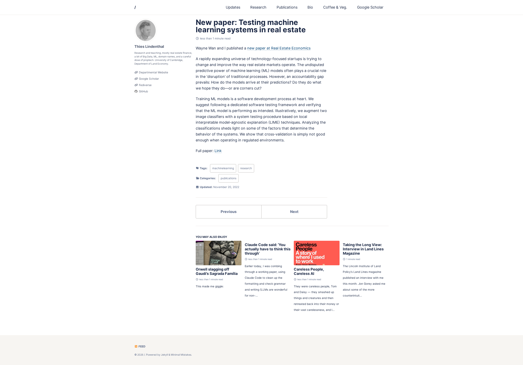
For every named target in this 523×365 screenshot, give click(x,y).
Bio (310, 7)
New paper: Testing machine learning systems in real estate (251, 26)
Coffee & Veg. (335, 7)
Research (258, 7)
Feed (141, 346)
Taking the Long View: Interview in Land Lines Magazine (363, 249)
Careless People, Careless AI (309, 271)
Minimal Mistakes (181, 354)
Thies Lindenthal (149, 46)
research (246, 168)
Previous (229, 211)
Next (294, 211)
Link (218, 151)
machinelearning (223, 168)
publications (228, 178)
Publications (287, 7)
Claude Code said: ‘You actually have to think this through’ (268, 249)
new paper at (279, 48)
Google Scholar (370, 7)
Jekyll (164, 354)
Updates (233, 7)
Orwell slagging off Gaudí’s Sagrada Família (217, 271)
